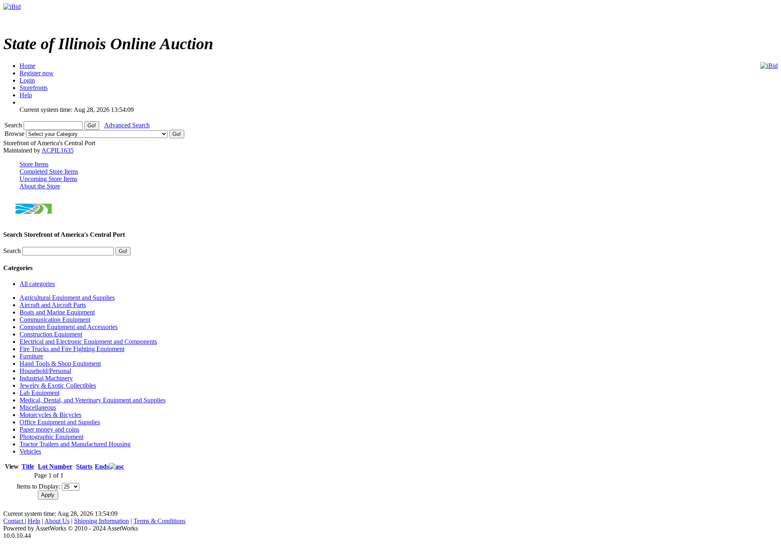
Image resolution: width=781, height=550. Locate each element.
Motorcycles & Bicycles (50, 414)
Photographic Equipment (51, 436)
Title (28, 466)
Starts (84, 466)
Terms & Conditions (159, 520)
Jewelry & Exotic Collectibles (58, 385)
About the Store (40, 186)
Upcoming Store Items (48, 178)
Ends (102, 466)
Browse (15, 133)
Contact (14, 520)
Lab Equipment (39, 392)
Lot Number (55, 466)
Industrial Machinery (46, 378)
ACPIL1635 (57, 150)
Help (34, 520)
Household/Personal (45, 370)
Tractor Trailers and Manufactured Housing (75, 444)
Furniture (31, 356)
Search (14, 125)
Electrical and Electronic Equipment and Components (88, 341)
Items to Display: (38, 486)
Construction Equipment (51, 334)
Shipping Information (101, 520)
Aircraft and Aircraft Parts (53, 304)
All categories (37, 283)
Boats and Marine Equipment (57, 312)
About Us (57, 520)
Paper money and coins (49, 429)
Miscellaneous (38, 407)
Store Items (34, 164)
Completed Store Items (49, 171)
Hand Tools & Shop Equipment (60, 363)
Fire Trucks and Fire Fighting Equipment (72, 348)
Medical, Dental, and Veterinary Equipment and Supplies (93, 400)
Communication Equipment (55, 319)
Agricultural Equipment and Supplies (67, 297)
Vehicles (30, 451)
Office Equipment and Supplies (60, 422)
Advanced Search (127, 125)
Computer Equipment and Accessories (69, 326)
